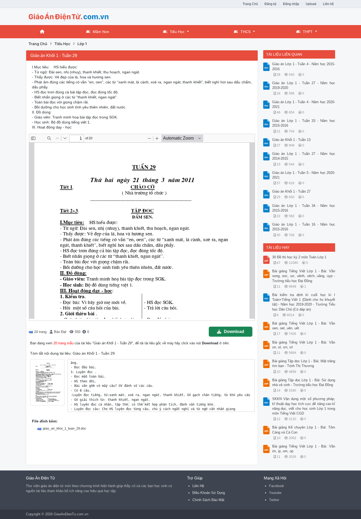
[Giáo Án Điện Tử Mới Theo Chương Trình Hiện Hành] (68, 16)
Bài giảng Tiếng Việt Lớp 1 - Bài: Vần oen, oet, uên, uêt (303, 325)
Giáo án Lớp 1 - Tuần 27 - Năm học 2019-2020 (303, 85)
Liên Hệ (198, 486)
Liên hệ (328, 4)
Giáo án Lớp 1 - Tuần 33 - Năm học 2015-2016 (303, 123)
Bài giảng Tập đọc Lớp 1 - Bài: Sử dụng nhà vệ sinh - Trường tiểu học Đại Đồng (303, 382)
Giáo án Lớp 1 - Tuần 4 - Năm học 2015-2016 (303, 66)
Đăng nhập (291, 4)
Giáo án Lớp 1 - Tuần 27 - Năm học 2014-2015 (303, 156)
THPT (308, 32)
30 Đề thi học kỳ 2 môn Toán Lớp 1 (299, 257)
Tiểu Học (177, 32)
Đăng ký (270, 4)
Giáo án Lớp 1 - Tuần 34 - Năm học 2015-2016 (303, 208)
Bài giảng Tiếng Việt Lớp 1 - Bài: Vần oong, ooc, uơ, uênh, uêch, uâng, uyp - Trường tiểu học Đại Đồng (303, 276)
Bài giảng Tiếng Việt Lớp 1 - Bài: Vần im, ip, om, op (303, 448)
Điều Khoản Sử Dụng (208, 493)
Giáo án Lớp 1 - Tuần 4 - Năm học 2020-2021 (303, 104)
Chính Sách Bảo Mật (208, 500)
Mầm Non (101, 32)
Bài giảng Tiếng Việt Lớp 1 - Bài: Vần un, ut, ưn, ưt (303, 344)
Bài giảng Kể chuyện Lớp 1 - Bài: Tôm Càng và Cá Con (303, 429)
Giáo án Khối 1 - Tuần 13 (291, 140)
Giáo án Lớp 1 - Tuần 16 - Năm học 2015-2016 (303, 226)
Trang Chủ (250, 4)
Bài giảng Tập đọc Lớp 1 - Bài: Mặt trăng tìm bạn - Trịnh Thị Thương (303, 363)
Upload (311, 4)
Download (234, 331)
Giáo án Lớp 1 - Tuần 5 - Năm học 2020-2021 (303, 175)
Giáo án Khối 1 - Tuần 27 (291, 191)
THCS (245, 32)
